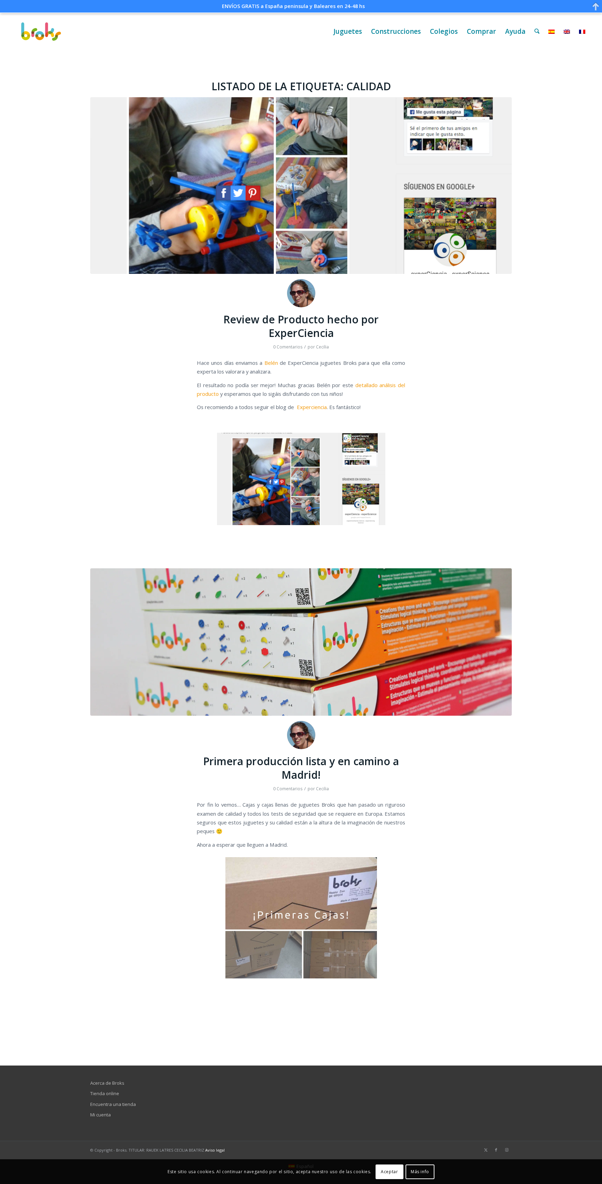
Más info (420, 1172)
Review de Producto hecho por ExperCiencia (301, 326)
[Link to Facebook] (496, 1150)
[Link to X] (485, 1150)
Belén (271, 362)
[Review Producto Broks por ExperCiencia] (301, 185)
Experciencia (312, 406)
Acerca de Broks (107, 1083)
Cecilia (322, 347)
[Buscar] (537, 31)
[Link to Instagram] (506, 1150)
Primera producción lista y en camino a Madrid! (301, 768)
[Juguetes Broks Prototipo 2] (301, 642)
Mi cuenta (100, 1115)
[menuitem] (347, 31)
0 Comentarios (287, 347)
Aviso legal (215, 1150)
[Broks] (41, 31)
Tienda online (104, 1093)
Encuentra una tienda (113, 1104)
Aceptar (389, 1172)
